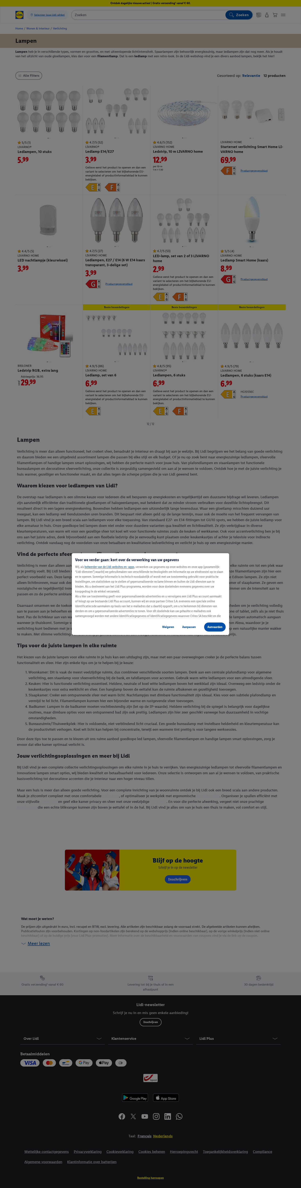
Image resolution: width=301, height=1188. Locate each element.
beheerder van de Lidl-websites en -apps (109, 567)
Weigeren (168, 627)
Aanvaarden (214, 627)
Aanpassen (189, 627)
